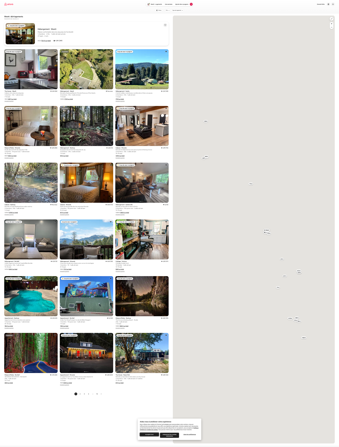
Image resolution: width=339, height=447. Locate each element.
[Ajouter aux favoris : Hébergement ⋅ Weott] (110, 51)
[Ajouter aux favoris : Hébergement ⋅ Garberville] (166, 165)
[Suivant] (101, 394)
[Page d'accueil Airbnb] (8, 4)
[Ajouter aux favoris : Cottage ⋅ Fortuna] (166, 221)
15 (97, 394)
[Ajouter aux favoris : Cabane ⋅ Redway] (55, 165)
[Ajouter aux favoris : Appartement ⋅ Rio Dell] (110, 278)
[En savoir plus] (18, 18)
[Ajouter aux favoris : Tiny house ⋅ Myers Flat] (166, 335)
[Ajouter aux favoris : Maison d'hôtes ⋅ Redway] (166, 278)
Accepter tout (149, 434)
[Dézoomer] (331, 23)
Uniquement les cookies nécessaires (169, 435)
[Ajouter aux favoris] (165, 25)
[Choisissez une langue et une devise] (328, 4)
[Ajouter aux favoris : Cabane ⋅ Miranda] (166, 108)
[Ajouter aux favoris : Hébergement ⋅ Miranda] (110, 221)
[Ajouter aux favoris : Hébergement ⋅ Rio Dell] (55, 221)
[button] (46, 41)
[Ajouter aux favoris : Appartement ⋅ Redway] (55, 278)
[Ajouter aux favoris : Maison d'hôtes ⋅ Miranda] (55, 108)
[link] (71, 394)
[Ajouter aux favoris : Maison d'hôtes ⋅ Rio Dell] (55, 335)
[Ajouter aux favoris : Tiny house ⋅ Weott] (55, 51)
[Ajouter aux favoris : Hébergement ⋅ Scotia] (166, 51)
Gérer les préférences (189, 434)
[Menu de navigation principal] (333, 4)
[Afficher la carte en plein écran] (331, 18)
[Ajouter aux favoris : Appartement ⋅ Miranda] (110, 335)
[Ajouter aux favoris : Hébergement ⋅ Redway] (110, 108)
